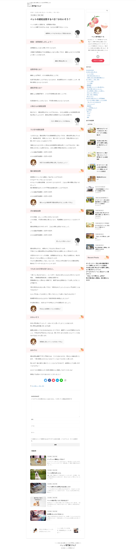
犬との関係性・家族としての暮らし (96, 91)
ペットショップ (91, 104)
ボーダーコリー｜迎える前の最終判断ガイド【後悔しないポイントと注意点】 (102, 201)
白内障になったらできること (55, 514)
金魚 (88, 117)
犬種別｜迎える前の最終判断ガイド (96, 77)
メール (32, 426)
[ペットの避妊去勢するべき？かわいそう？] (57, 380)
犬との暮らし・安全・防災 (38, 386)
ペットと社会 (90, 74)
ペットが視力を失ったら (54, 473)
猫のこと (89, 111)
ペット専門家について (91, 108)
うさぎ (88, 113)
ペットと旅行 (90, 81)
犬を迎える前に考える (91, 72)
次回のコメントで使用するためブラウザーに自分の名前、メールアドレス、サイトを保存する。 (54, 439)
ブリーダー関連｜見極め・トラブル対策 (97, 100)
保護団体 (89, 106)
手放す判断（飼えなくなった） (94, 89)
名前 (32, 419)
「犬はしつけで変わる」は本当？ (95, 276)
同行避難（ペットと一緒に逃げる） (96, 87)
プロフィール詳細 (98, 60)
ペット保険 (89, 83)
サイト (32, 432)
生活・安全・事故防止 (92, 94)
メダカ (88, 115)
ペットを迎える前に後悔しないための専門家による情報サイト (68, 543)
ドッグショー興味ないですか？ (56, 459)
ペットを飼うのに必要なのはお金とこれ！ (59, 486)
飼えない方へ (90, 96)
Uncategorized (90, 70)
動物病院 (89, 85)
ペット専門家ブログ (34, 6)
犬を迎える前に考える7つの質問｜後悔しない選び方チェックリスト (102, 214)
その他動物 (89, 109)
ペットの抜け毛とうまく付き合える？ (58, 500)
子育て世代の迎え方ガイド (93, 75)
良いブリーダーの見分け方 (94, 102)
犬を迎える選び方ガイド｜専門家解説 (95, 98)
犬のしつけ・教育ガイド (93, 92)
